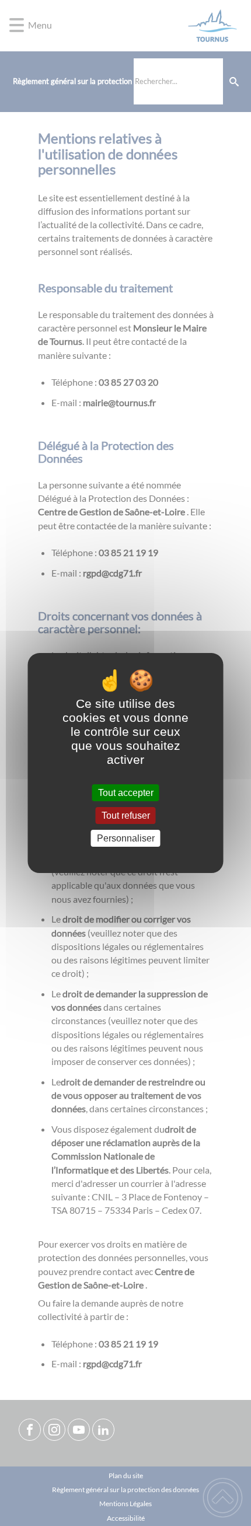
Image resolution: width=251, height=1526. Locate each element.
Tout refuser (126, 815)
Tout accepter (126, 793)
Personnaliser (126, 838)
